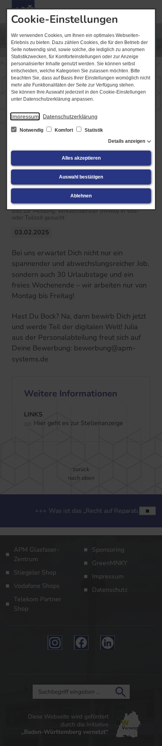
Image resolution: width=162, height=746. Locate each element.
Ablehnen (81, 196)
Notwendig (31, 130)
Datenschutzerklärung (70, 116)
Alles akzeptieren (81, 158)
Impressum (25, 116)
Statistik (93, 130)
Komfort (63, 130)
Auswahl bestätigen (81, 177)
